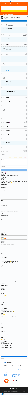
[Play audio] (3, 24)
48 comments (8, 18)
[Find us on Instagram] (12, 382)
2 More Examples (7, 70)
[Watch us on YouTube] (13, 380)
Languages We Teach (14, 373)
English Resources (6, 373)
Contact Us (19, 375)
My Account (19, 370)
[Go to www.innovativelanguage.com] (14, 388)
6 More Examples (7, 60)
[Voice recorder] (4, 24)
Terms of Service (21, 391)
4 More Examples (7, 31)
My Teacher (5, 374)
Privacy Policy (12, 14)
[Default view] (2, 394)
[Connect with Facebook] (18, 13)
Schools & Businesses (14, 374)
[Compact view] (1, 394)
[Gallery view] (3, 394)
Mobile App (5, 375)
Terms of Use (9, 14)
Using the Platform (20, 371)
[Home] (13, 1)
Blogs (12, 375)
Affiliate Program (14, 376)
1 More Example (7, 84)
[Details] (25, 25)
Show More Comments (14, 356)
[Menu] (1, 1)
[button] (27, 1)
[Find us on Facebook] (15, 380)
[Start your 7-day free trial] (6, 381)
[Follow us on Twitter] (12, 380)
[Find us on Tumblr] (16, 380)
